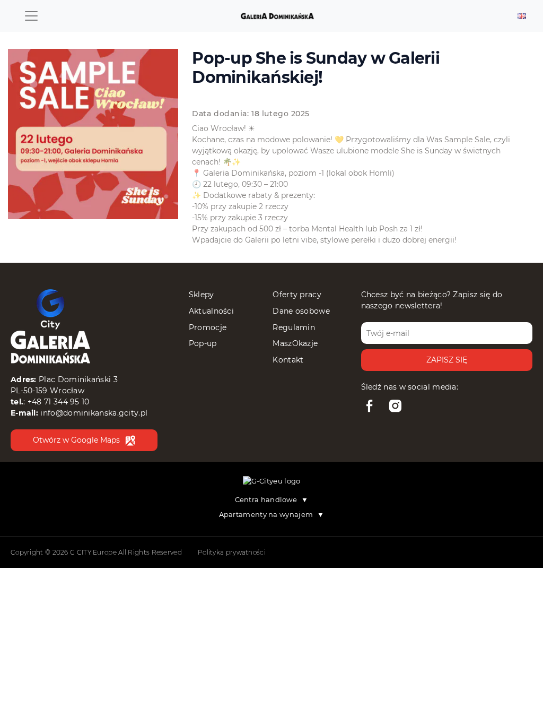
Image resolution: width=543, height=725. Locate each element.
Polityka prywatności (232, 552)
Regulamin (294, 327)
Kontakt (288, 360)
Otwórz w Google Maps (76, 440)
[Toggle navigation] (31, 16)
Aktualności (211, 311)
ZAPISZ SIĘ (446, 360)
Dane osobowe (301, 311)
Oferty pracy (297, 294)
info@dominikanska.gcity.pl (93, 413)
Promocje (207, 327)
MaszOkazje (295, 343)
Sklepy (201, 294)
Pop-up (203, 343)
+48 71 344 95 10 (59, 402)
